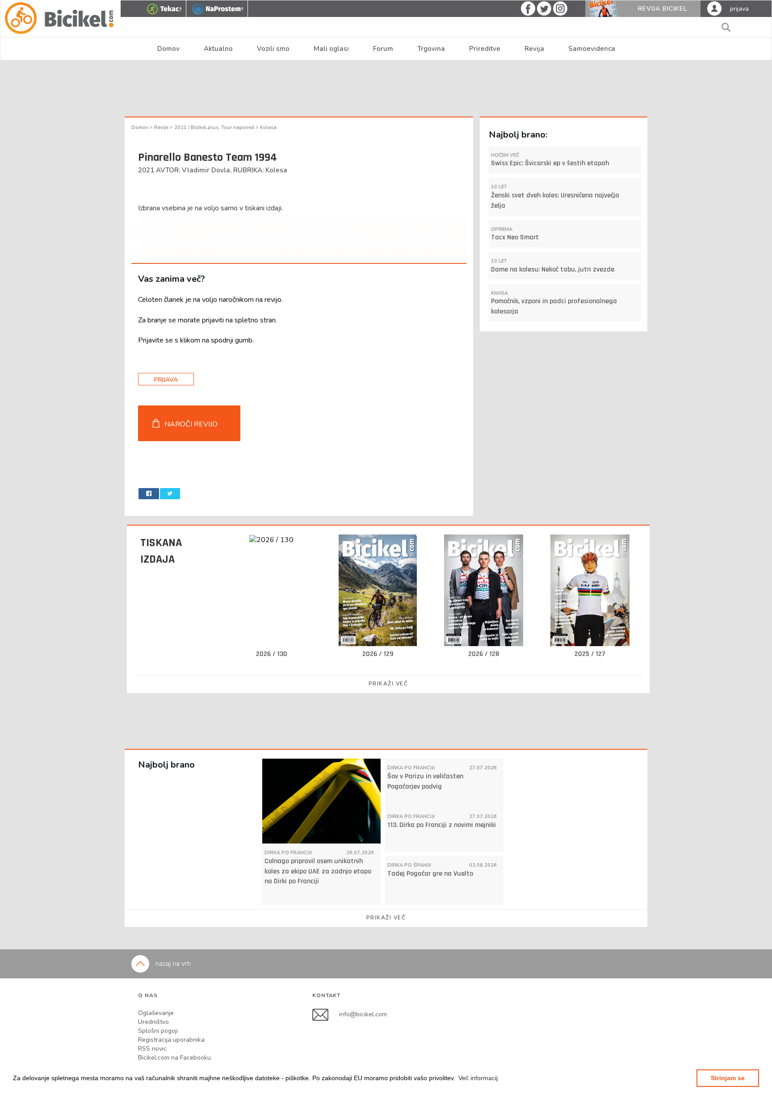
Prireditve (484, 48)
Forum (383, 48)
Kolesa (268, 127)
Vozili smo (273, 48)
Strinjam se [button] (728, 1077)
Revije (162, 127)
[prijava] (714, 8)
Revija (534, 48)
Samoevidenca (591, 48)
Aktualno (218, 48)
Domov (168, 48)
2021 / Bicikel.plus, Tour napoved (215, 127)
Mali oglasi (331, 48)
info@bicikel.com (363, 1014)
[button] (478, 1078)
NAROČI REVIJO (191, 424)
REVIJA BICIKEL (662, 8)
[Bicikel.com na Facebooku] (325, 1014)
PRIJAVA (166, 380)
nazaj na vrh (172, 964)
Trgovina (431, 48)
